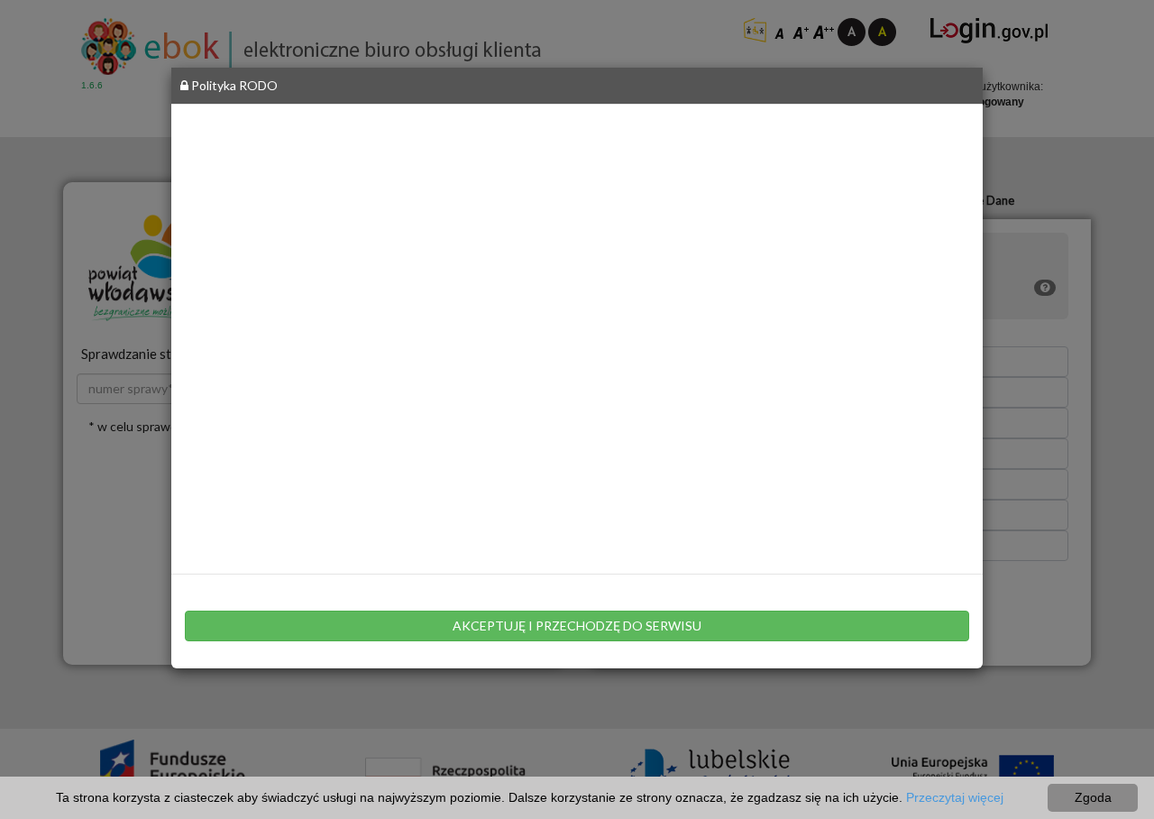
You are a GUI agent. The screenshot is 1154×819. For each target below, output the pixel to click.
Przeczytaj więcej (954, 797)
